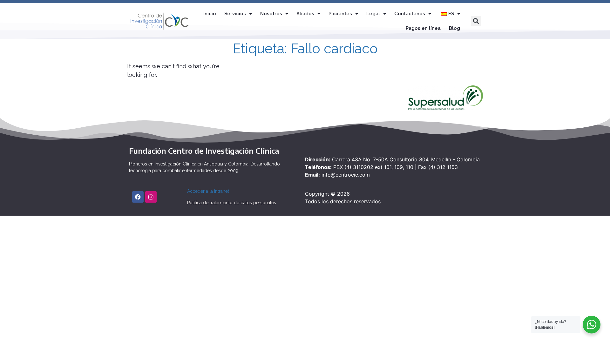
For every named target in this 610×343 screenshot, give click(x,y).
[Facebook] (138, 197)
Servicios (235, 14)
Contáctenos (409, 14)
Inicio (209, 14)
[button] (476, 21)
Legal (373, 14)
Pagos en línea (423, 28)
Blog (454, 28)
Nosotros (271, 14)
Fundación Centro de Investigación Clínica (204, 150)
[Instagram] (151, 197)
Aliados (305, 14)
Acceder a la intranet (208, 191)
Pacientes (340, 14)
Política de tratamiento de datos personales (231, 202)
